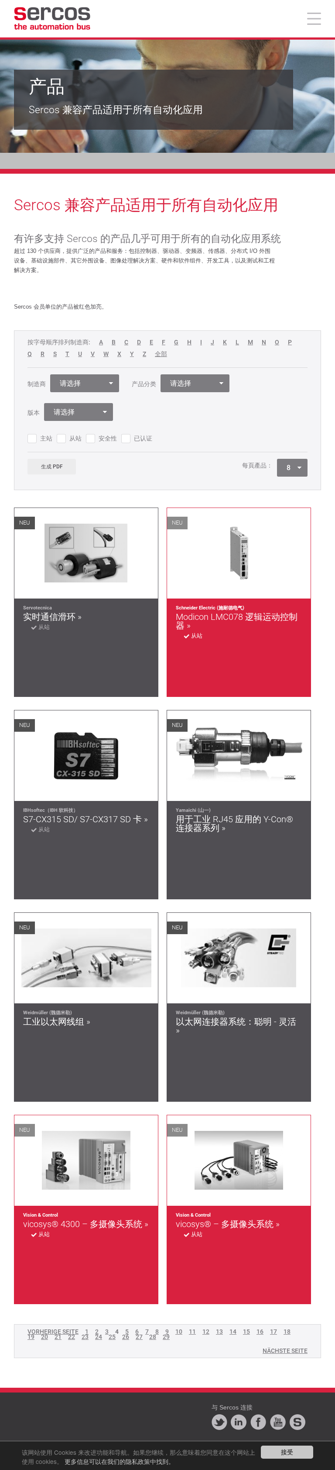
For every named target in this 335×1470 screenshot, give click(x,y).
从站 (75, 438)
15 (246, 1331)
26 (125, 1336)
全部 (161, 354)
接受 (287, 1451)
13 (219, 1331)
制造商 (36, 384)
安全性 (108, 438)
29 (166, 1336)
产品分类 (144, 384)
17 (273, 1331)
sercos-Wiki (297, 1422)
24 (98, 1336)
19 (30, 1336)
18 (287, 1331)
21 (58, 1336)
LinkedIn (238, 1422)
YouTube (278, 1422)
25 (112, 1336)
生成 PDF (52, 467)
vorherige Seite (53, 1331)
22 (71, 1336)
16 (259, 1331)
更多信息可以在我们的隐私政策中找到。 (119, 1461)
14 (232, 1331)
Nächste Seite (285, 1350)
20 (44, 1336)
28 (152, 1336)
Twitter (219, 1422)
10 (178, 1331)
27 (139, 1336)
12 (205, 1331)
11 (192, 1331)
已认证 (143, 438)
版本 (33, 412)
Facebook (258, 1422)
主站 (46, 438)
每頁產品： (257, 465)
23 (85, 1336)
